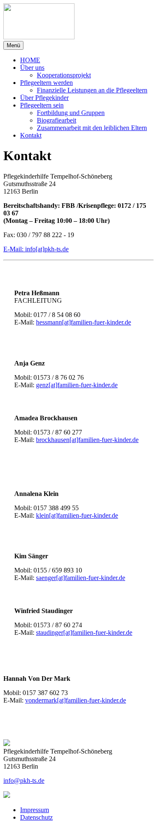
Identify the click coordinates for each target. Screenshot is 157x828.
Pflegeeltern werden (46, 82)
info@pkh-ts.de (23, 780)
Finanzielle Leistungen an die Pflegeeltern (92, 90)
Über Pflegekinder (44, 97)
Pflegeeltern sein (42, 105)
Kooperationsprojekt (64, 75)
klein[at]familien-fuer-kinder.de (77, 515)
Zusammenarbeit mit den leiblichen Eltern (92, 127)
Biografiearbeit (56, 120)
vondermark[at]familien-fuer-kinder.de (75, 700)
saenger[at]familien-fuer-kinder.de (80, 577)
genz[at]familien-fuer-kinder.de (77, 384)
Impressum (34, 809)
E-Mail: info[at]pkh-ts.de (36, 249)
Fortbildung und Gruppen (71, 112)
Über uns (32, 67)
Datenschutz (36, 817)
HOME (30, 60)
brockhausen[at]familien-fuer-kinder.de (87, 439)
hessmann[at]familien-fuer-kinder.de (83, 322)
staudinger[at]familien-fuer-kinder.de (84, 632)
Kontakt (30, 135)
